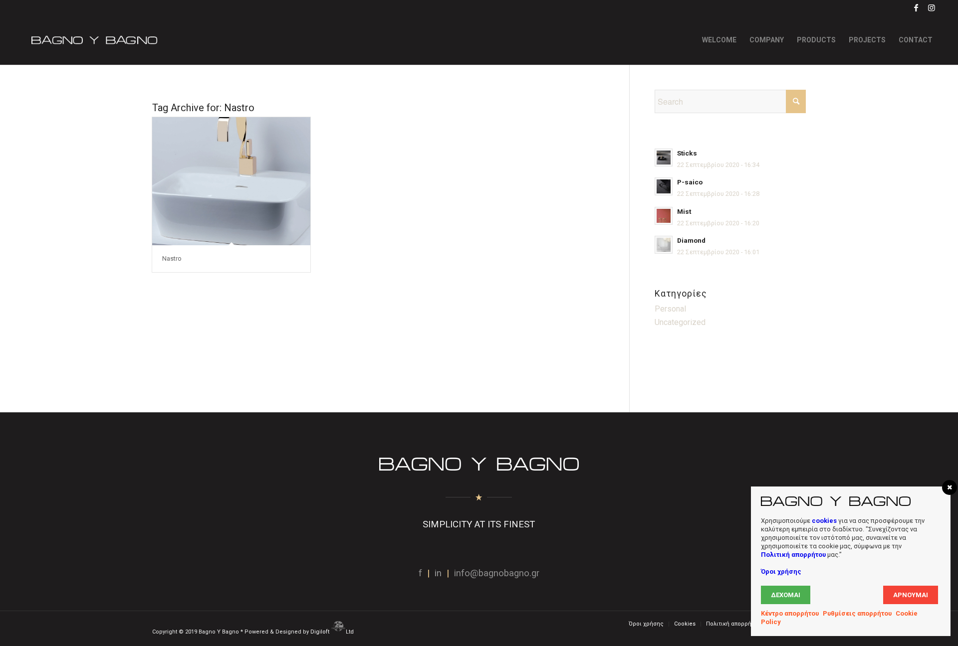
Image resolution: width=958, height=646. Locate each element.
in (438, 573)
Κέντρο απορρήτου (790, 613)
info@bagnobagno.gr (496, 573)
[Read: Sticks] (664, 157)
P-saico (690, 182)
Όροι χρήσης (781, 571)
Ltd (350, 632)
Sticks (687, 153)
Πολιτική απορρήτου (793, 554)
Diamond (691, 240)
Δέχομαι (785, 595)
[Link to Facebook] (916, 7)
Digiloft (320, 632)
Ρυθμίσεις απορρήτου (857, 613)
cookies (824, 520)
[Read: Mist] (664, 216)
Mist (684, 211)
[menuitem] (719, 40)
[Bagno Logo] (93, 40)
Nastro (172, 258)
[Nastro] (231, 181)
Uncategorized (680, 322)
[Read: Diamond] (664, 245)
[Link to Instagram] (931, 7)
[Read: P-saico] (664, 186)
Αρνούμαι (910, 595)
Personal (670, 309)
